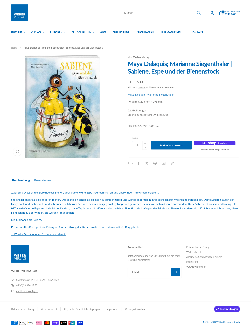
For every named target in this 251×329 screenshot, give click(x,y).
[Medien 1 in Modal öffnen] (62, 106)
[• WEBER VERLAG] (20, 261)
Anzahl (135, 138)
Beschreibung (21, 180)
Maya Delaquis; (137, 94)
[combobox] (162, 13)
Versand (141, 87)
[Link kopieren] (172, 163)
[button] (229, 13)
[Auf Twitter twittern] (147, 163)
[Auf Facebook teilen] (138, 163)
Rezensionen (42, 180)
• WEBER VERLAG (217, 322)
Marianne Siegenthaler (160, 94)
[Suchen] (198, 13)
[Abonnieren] (175, 272)
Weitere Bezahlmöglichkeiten (215, 149)
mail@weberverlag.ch (27, 291)
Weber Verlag (138, 57)
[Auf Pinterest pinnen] (155, 163)
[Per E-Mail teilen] (164, 163)
